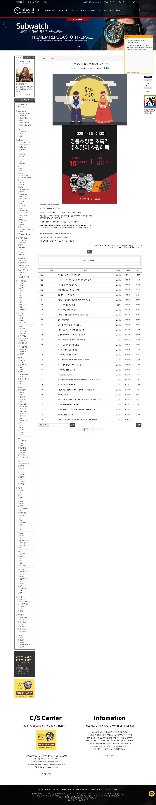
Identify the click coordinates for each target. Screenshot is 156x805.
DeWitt (21, 168)
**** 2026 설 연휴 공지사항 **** (68, 305)
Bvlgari (21, 156)
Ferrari (21, 173)
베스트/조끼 (22, 397)
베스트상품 (103, 11)
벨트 (20, 503)
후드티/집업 (22, 404)
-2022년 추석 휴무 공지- (65, 395)
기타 (20, 529)
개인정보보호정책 (24, 644)
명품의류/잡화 (115, 11)
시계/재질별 (21, 258)
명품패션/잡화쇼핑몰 (25, 125)
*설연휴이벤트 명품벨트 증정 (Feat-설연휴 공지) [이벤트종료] (76, 390)
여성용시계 (74, 11)
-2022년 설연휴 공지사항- (65, 415)
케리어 (21, 383)
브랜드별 (20, 140)
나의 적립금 (22, 622)
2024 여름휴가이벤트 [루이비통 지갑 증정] (70, 365)
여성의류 (20, 387)
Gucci (21, 180)
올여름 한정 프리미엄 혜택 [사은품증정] (69, 325)
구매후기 (125, 2)
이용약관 (22, 642)
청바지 (21, 423)
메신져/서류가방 (24, 379)
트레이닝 (22, 432)
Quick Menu (22, 111)
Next (151, 24)
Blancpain (22, 149)
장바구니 (112, 2)
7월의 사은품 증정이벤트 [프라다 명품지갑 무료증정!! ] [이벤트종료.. (78, 400)
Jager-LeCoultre (24, 189)
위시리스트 (22, 629)
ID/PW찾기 (98, 2)
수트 (20, 401)
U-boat (21, 224)
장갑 (20, 520)
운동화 (21, 443)
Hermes (21, 182)
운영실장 (72, 68)
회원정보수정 (23, 617)
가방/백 (20, 358)
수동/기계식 (22, 242)
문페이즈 (22, 254)
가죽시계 (22, 263)
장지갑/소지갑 (23, 463)
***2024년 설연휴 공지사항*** (67, 370)
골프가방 (22, 479)
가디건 (21, 418)
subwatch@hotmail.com (26, 662)
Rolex (21, 217)
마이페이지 (26, 94)
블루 (20, 297)
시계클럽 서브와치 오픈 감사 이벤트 (36, 2)
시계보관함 (22, 349)
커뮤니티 (20, 635)
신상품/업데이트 (24, 113)
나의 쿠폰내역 (23, 631)
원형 (20, 315)
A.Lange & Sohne (24, 142)
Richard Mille (23, 213)
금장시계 (22, 268)
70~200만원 (23, 343)
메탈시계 (22, 260)
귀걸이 (21, 497)
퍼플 (20, 307)
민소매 (21, 413)
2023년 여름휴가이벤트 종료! (66, 385)
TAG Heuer (22, 220)
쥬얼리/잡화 (22, 588)
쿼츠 (20, 245)
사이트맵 (22, 647)
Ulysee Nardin (23, 227)
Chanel (21, 161)
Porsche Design (24, 210)
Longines (22, 191)
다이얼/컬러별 (22, 281)
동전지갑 (22, 468)
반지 (20, 495)
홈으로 (41, 790)
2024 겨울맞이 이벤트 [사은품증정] (68, 345)
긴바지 (21, 425)
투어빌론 (22, 247)
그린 (20, 300)
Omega (21, 201)
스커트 (21, 430)
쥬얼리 (20, 488)
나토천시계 (22, 272)
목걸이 (21, 490)
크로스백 (22, 372)
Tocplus (127, 36)
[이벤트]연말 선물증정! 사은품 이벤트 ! (69, 290)
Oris (20, 203)
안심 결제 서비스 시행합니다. (66, 295)
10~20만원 (22, 329)
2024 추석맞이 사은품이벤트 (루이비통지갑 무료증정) (73, 360)
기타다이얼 (22, 309)
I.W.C (21, 187)
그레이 (21, 290)
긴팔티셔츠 (22, 409)
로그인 (85, 2)
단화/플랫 (22, 455)
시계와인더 (22, 351)
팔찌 (20, 492)
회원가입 (91, 2)
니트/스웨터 (22, 416)
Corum (21, 166)
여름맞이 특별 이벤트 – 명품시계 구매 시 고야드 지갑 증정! (75, 300)
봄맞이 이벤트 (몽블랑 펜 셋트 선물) (68, 405)
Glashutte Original (25, 177)
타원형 (21, 320)
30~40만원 (22, 333)
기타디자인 (22, 322)
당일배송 (20, 533)
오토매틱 (22, 240)
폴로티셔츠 (22, 411)
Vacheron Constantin (26, 229)
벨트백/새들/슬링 (24, 374)
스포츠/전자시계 (24, 277)
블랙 (20, 283)
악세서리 (20, 501)
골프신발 (22, 481)
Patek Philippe (24, 206)
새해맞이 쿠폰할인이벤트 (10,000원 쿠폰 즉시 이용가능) (74, 315)
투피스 (21, 434)
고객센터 (135, 2)
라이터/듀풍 (22, 515)
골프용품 (22, 484)
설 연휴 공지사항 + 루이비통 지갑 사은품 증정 (71, 335)
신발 (19, 438)
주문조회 (106, 2)
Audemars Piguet (25, 144)
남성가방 (22, 574)
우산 (20, 527)
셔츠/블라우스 (23, 420)
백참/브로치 (22, 522)
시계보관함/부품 (24, 123)
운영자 (118, 305)
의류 (20, 535)
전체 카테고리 (50, 11)
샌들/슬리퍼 (22, 450)
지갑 (19, 461)
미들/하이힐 (22, 448)
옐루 (20, 302)
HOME (43, 58)
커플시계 (22, 136)
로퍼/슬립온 (23, 457)
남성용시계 (63, 11)
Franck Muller (23, 175)
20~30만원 (22, 331)
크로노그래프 (23, 249)
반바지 (21, 427)
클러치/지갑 (23, 540)
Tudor (21, 222)
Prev (4, 24)
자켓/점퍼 (22, 390)
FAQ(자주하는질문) (25, 601)
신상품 (83, 11)
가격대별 (20, 326)
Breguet (22, 152)
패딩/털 (21, 392)
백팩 (20, 367)
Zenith (21, 231)
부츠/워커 (22, 452)
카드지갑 (22, 466)
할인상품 (92, 11)
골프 (19, 472)
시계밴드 (22, 354)
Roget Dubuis (23, 215)
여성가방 (22, 579)
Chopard (22, 163)
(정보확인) (104, 796)
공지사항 (20, 107)
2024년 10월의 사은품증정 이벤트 (68, 350)
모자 (20, 518)
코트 (20, 394)
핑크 (20, 304)
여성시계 (22, 133)
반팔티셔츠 (22, 406)
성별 (19, 129)
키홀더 (21, 524)
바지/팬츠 (22, 545)
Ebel (20, 170)
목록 (89, 252)
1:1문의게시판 (23, 604)
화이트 (21, 285)
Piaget (21, 208)
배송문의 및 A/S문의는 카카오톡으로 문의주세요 (72, 340)
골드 (20, 293)
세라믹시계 (22, 274)
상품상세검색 (24, 100)
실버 (20, 295)
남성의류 (22, 474)
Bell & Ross (22, 147)
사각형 (21, 318)
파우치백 (22, 369)
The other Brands (25, 234)
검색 (72, 425)
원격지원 (48, 790)
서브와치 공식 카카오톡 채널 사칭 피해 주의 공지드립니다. (75, 280)
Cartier (21, 159)
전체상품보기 (22, 104)
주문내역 (22, 624)
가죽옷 (21, 399)
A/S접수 (21, 608)
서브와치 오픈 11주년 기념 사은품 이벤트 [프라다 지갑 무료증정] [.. (78, 420)
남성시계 (22, 131)
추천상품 (22, 120)
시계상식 (22, 611)
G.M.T (21, 252)
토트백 (21, 362)
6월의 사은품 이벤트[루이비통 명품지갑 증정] (71, 330)
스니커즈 (22, 441)
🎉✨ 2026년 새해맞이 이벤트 (67, 310)
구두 (20, 445)
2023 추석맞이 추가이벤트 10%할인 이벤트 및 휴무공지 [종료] (76, 380)
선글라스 (22, 506)
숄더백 (21, 360)
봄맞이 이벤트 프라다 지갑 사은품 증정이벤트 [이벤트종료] (75, 409)
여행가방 (22, 381)
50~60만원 (23, 338)
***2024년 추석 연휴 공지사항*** (68, 355)
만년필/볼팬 (22, 513)
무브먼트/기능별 (22, 238)
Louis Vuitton (23, 194)
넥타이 (21, 510)
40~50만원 (22, 336)
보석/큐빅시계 (23, 270)
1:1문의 (119, 2)
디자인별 (20, 313)
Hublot (21, 184)
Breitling (22, 154)
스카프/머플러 (23, 508)
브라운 (21, 288)
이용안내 (22, 640)
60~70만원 (22, 340)
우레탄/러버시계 (24, 265)
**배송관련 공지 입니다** (66, 375)
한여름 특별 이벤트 (63, 320)
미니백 (21, 376)
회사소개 (27, 63)
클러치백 (22, 365)
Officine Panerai (24, 199)
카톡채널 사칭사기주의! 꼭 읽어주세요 (69, 275)
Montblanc (22, 196)
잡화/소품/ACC (23, 543)
